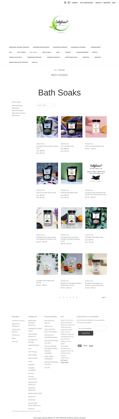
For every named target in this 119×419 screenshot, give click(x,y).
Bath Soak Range (17, 105)
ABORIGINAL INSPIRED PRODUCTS (19, 47)
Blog (13, 338)
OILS (10, 52)
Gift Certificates (86, 3)
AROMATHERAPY (96, 47)
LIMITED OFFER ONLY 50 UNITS (51, 363)
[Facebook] (65, 2)
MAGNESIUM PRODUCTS (34, 57)
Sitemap (15, 341)
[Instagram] (69, 2)
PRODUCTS (86, 57)
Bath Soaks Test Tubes (18, 113)
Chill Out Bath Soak (67, 146)
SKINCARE (98, 57)
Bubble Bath (15, 108)
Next (103, 297)
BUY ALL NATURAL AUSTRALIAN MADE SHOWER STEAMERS (50, 349)
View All (47, 368)
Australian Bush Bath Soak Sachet (45, 281)
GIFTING (94, 52)
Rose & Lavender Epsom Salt (46, 192)
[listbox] (49, 105)
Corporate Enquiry (18, 321)
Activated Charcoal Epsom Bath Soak (47, 147)
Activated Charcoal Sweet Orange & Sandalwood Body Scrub (70, 239)
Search (75, 3)
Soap (58, 52)
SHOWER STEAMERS (82, 52)
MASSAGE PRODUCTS (53, 57)
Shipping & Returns (16, 330)
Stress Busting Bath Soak (69, 192)
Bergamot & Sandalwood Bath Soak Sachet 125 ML (71, 284)
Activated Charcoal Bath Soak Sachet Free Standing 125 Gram (95, 193)
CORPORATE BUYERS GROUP (41, 47)
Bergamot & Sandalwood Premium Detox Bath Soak (94, 284)
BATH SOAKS (33, 52)
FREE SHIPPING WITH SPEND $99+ (50, 330)
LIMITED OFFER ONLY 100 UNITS (51, 342)
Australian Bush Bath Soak (94, 237)
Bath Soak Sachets (17, 110)
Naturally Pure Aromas (49, 322)
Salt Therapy (21, 52)
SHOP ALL (35, 62)
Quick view (47, 127)
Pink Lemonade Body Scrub (94, 146)
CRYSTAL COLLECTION (15, 57)
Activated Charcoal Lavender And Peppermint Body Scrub (46, 238)
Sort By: (40, 105)
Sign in (98, 3)
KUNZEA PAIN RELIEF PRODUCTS (18, 62)
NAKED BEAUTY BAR (71, 57)
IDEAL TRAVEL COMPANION (48, 358)
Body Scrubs (15, 115)
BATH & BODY (47, 52)
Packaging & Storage (78, 47)
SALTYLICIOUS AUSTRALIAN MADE (50, 336)
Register (107, 3)
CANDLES (68, 52)
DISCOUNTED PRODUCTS (60, 47)
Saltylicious (48, 326)
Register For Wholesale (16, 325)
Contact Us (16, 335)
